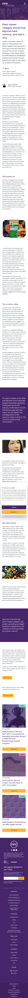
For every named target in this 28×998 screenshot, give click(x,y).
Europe (14, 955)
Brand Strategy (14, 905)
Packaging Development (14, 900)
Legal (14, 988)
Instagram (15, 970)
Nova (14, 922)
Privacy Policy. (10, 882)
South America (14, 957)
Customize (13, 512)
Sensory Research (14, 895)
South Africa (14, 960)
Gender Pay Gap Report (14, 992)
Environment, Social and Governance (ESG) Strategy (14, 931)
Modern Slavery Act (14, 984)
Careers (14, 920)
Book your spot (8, 695)
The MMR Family (14, 917)
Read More (14, 749)
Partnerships (14, 928)
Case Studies (14, 939)
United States (14, 952)
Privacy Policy (14, 994)
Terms (14, 986)
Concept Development (14, 903)
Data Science (14, 925)
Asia (14, 963)
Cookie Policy (14, 996)
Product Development (14, 897)
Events (14, 942)
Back (7, 68)
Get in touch (7, 678)
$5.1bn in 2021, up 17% (12, 184)
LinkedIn (15, 973)
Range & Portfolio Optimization (14, 908)
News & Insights (14, 945)
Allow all (14, 507)
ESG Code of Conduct (14, 990)
